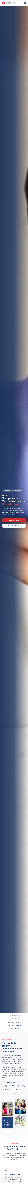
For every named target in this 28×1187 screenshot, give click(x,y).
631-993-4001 (15, 526)
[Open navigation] (25, 3)
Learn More (7, 1185)
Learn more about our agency (10, 1093)
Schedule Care (14, 520)
